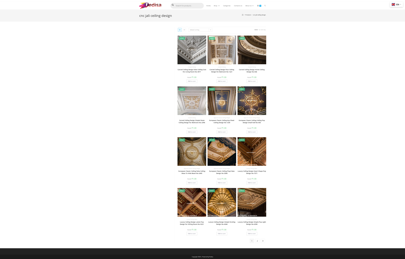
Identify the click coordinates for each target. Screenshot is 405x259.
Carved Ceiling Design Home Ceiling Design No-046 (252, 71)
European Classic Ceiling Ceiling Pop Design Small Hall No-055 (252, 121)
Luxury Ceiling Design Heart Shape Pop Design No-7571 (252, 172)
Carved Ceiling (192, 67)
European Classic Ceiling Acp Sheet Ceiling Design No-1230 (221, 121)
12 (259, 30)
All (265, 30)
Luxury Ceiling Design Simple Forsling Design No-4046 (221, 223)
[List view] (184, 30)
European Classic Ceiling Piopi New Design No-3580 (221, 172)
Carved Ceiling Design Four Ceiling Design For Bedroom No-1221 (222, 71)
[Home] (242, 15)
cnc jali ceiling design (259, 15)
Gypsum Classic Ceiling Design (222, 118)
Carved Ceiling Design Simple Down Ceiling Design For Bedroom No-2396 (192, 121)
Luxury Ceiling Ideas (251, 168)
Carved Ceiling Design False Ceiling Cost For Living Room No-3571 (192, 71)
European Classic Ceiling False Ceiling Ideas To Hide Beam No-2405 (191, 172)
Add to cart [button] (192, 81)
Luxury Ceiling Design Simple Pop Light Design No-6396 (252, 223)
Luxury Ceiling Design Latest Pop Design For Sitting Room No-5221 (192, 223)
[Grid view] (180, 30)
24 (262, 30)
